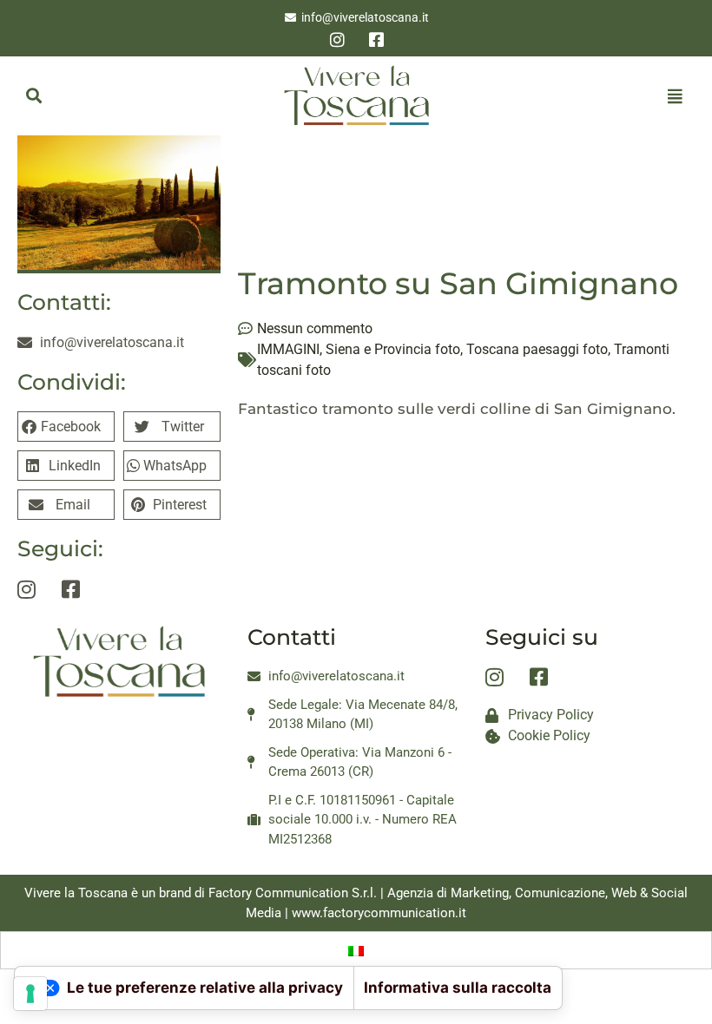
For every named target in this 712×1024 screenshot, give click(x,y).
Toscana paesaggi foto (537, 349)
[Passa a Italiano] (356, 950)
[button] (33, 96)
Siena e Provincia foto (393, 349)
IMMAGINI (288, 349)
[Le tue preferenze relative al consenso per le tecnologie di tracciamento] (30, 993)
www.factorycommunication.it (379, 913)
